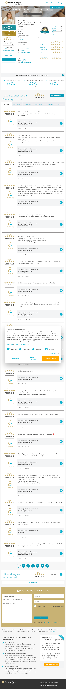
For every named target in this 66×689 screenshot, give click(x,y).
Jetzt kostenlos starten (52, 664)
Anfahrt (22, 39)
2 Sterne (54, 32)
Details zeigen (53, 353)
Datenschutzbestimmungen (21, 344)
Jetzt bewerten (9, 60)
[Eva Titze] (8, 17)
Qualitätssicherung (54, 682)
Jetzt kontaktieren (57, 7)
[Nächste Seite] (42, 566)
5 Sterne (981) (17, 104)
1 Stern (54, 35)
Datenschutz (42, 683)
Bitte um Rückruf (41, 606)
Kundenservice (43, 57)
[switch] (20, 349)
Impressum (10, 344)
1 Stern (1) (60, 104)
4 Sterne (54, 28)
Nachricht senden (41, 618)
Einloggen (60, 3)
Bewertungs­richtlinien (44, 682)
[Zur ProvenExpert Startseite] (13, 3)
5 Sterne (54, 26)
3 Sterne (54, 30)
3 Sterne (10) (38, 104)
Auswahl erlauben (33, 358)
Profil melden (51, 631)
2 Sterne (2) (50, 104)
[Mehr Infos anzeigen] (45, 30)
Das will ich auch (50, 3)
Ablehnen (15, 358)
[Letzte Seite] (47, 566)
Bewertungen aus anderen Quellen (8, 49)
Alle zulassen (51, 358)
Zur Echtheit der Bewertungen (9, 54)
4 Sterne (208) (28, 104)
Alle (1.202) (6, 104)
